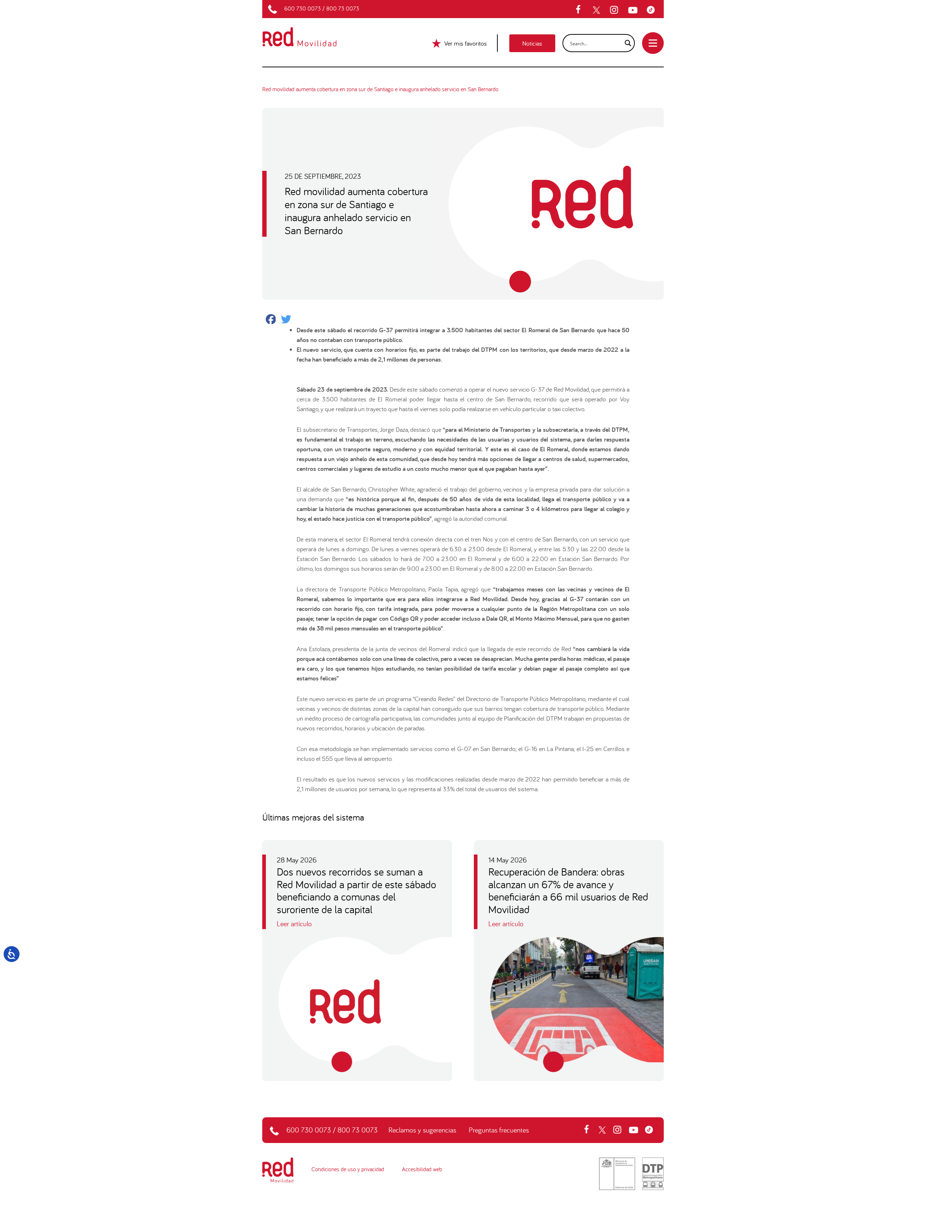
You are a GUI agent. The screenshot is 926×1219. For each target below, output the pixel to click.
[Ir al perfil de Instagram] (615, 10)
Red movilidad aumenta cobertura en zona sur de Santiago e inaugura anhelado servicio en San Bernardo (380, 89)
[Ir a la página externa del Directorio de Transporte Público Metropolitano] (653, 1173)
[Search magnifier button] (625, 43)
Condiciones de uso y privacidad (347, 1169)
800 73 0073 (342, 8)
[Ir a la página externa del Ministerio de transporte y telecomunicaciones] (617, 1173)
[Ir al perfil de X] (597, 10)
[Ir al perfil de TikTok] (652, 10)
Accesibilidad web (422, 1169)
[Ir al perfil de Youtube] (634, 10)
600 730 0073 (302, 8)
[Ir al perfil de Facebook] (580, 10)
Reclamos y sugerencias (422, 1129)
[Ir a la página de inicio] (308, 32)
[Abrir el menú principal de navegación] (653, 43)
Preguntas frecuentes (499, 1129)
